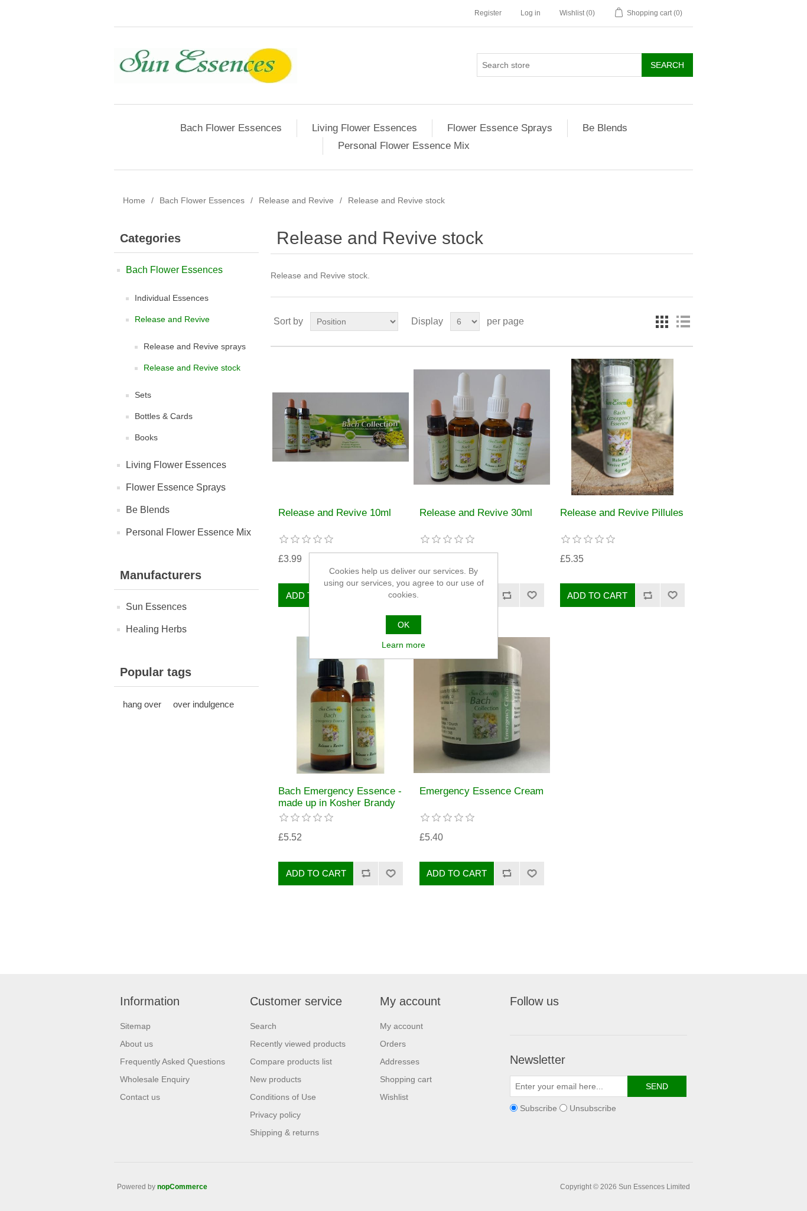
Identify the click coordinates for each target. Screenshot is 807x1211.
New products (275, 1079)
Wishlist (394, 1097)
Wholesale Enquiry (155, 1079)
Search (263, 1026)
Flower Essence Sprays (499, 128)
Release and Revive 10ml (334, 512)
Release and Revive (296, 200)
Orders (393, 1043)
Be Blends (605, 128)
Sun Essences (156, 607)
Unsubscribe (593, 1108)
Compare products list (291, 1061)
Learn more (403, 645)
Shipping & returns (284, 1132)
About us (136, 1043)
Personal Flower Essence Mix (404, 145)
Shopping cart (406, 1079)
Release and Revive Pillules (622, 512)
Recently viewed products (298, 1043)
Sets (143, 395)
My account (401, 1026)
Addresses (399, 1061)
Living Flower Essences (364, 128)
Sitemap (135, 1026)
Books (146, 437)
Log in (530, 13)
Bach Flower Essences (231, 128)
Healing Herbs (156, 629)
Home (134, 200)
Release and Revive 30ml (475, 512)
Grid (662, 321)
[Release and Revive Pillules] (622, 427)
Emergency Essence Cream (481, 791)
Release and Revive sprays (195, 346)
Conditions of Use (283, 1097)
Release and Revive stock (192, 367)
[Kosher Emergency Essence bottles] (340, 705)
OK (403, 624)
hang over (142, 704)
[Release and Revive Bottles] (482, 427)
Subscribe (538, 1108)
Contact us (140, 1097)
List (683, 321)
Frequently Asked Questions (172, 1061)
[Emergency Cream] (482, 705)
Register (488, 13)
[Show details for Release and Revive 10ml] (340, 427)
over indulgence (203, 704)
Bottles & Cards (164, 416)
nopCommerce (182, 1187)
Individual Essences (172, 298)
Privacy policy (275, 1114)
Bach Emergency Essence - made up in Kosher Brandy (340, 797)
